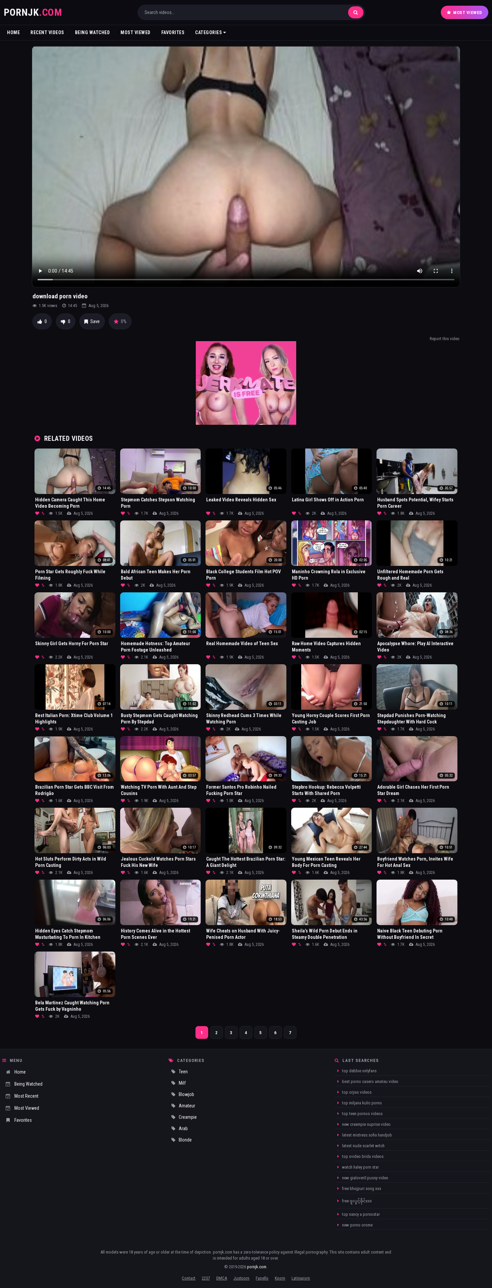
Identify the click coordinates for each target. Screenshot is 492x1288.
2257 (206, 1278)
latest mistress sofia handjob (366, 1134)
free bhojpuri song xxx (361, 1188)
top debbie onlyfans (359, 1070)
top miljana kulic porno (361, 1102)
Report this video (445, 338)
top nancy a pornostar (360, 1214)
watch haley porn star (360, 1167)
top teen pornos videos (362, 1113)
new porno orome (357, 1224)
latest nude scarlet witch (363, 1145)
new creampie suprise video (366, 1124)
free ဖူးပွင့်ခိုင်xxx (356, 1200)
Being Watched (92, 32)
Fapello (262, 1278)
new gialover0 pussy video (364, 1177)
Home (13, 32)
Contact (188, 1278)
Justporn (241, 1278)
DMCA (221, 1278)
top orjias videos (356, 1092)
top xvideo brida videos (362, 1156)
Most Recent (26, 1096)
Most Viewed (467, 12)
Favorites (173, 32)
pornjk (33, 12)
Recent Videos (47, 32)
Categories (209, 32)
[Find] (355, 12)
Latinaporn (301, 1278)
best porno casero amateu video (369, 1081)
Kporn (280, 1278)
